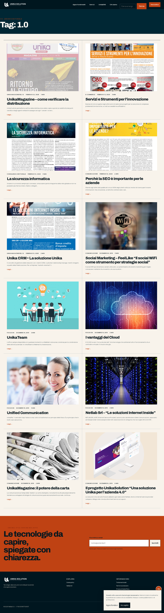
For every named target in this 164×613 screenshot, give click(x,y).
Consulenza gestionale (16, 174)
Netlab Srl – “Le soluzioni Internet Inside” (120, 413)
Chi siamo (113, 5)
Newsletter (155, 5)
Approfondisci (112, 605)
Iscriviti (155, 543)
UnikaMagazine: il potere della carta (38, 488)
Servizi (92, 5)
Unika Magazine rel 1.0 (15, 94)
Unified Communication (27, 413)
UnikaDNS (102, 5)
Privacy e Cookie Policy (122, 589)
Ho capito (125, 605)
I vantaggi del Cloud (102, 337)
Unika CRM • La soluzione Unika (34, 258)
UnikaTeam (17, 337)
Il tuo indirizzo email (96, 538)
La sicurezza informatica (28, 179)
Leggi (9, 115)
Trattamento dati (121, 582)
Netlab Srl (69, 586)
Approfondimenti (79, 5)
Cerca (141, 6)
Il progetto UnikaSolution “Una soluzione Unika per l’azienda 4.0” (120, 490)
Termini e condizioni (122, 586)
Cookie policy (70, 582)
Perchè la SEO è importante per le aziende (114, 181)
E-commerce (90, 94)
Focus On (10, 332)
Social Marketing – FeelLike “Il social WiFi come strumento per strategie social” (121, 260)
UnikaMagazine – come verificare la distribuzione (38, 101)
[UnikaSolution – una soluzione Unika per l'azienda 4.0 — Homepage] (17, 4)
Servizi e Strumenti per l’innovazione (116, 99)
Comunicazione (91, 174)
